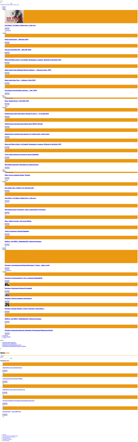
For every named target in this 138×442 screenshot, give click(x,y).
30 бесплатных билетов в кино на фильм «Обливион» (13, 378)
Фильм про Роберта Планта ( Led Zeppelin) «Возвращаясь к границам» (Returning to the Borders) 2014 (33, 60)
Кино (3, 95)
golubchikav (8, 28)
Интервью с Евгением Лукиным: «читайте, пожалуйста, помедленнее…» (25, 308)
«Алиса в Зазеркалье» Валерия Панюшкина (17, 231)
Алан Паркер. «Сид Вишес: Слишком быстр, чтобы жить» (20, 198)
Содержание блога (7, 438)
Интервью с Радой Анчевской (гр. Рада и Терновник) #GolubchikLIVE (23, 278)
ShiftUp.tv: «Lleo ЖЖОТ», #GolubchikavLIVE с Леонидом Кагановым (23, 241)
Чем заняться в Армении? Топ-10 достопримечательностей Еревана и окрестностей (18, 400)
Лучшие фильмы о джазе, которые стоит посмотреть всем (14, 389)
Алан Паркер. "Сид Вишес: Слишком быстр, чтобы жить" (20, 25)
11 (3, 372)
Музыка (4, 8)
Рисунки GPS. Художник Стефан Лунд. (9, 342)
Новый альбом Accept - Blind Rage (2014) (10, 343)
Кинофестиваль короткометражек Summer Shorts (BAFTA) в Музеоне (24, 124)
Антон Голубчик (5, 335)
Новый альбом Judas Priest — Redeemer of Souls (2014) (20, 80)
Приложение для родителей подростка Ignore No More (12, 345)
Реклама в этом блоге (7, 439)
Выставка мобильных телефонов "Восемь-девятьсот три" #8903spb (14, 346)
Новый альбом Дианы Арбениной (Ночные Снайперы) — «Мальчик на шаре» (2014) (28, 70)
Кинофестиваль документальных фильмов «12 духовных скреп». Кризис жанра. (27, 134)
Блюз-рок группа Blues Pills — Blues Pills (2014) (18, 50)
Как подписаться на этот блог (9, 437)
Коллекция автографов (6, 336)
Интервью (4, 248)
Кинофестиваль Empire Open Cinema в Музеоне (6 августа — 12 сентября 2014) (27, 114)
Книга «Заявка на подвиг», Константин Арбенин (18, 221)
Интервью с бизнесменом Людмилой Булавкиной (18, 288)
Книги (7, 30)
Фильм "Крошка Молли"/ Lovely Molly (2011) (17, 101)
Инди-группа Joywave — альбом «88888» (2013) (12, 411)
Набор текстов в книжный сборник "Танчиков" (17, 175)
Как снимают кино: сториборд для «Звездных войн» (19, 188)
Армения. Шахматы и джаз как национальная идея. (12, 367)
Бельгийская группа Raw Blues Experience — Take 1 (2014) (21, 90)
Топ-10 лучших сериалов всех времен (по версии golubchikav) (22, 154)
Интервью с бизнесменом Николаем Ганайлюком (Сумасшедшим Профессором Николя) (29, 330)
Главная (2, 356)
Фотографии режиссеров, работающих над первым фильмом (21, 164)
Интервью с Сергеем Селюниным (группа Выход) (18, 298)
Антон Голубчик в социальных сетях (10, 435)
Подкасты (4, 6)
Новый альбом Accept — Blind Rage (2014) (16, 39)
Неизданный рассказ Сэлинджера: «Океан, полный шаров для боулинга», (25, 209)
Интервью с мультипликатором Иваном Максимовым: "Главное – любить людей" (27, 265)
